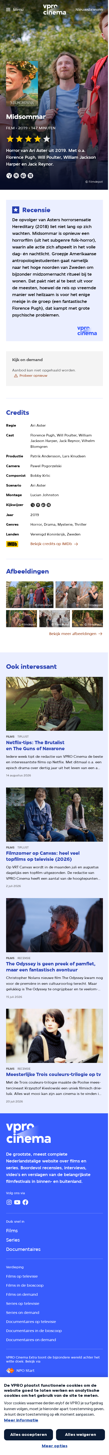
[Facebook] (25, 1202)
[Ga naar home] (54, 10)
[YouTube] (17, 1202)
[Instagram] (9, 1202)
